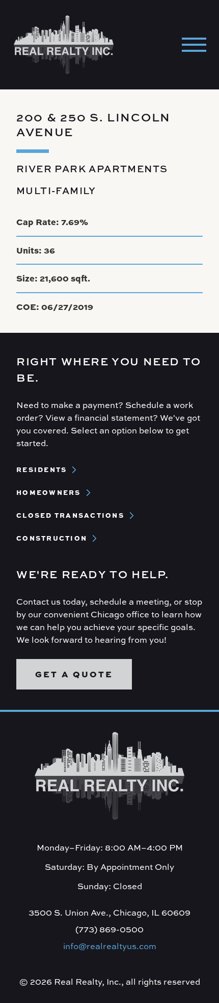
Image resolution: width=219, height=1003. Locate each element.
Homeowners (48, 492)
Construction (51, 538)
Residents (41, 469)
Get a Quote (74, 674)
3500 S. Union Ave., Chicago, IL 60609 (109, 912)
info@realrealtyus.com (109, 946)
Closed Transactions (70, 515)
